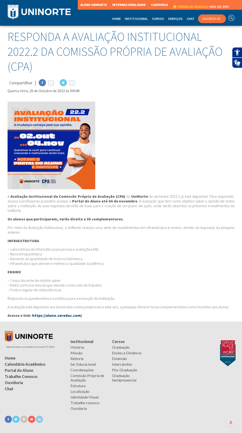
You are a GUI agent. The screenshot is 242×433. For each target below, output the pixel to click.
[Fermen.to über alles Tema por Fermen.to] (121, 427)
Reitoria (76, 358)
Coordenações (82, 370)
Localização (80, 391)
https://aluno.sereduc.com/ (57, 315)
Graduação (121, 347)
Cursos (118, 341)
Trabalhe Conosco (21, 376)
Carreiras (159, 5)
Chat (190, 19)
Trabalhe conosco (84, 402)
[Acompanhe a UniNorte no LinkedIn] (39, 421)
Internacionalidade (129, 5)
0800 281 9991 (203, 6)
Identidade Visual (84, 397)
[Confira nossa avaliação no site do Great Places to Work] (226, 341)
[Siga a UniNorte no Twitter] (16, 421)
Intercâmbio (122, 364)
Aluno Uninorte (93, 5)
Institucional (81, 341)
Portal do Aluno (19, 370)
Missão (76, 353)
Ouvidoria (78, 408)
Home (116, 19)
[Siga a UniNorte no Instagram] (24, 421)
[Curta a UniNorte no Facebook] (9, 421)
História (77, 347)
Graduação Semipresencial (124, 377)
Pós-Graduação (124, 370)
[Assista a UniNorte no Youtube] (32, 421)
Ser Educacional (83, 364)
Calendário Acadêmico (25, 364)
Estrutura (78, 385)
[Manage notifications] (231, 422)
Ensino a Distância (126, 353)
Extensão (119, 358)
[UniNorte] (29, 341)
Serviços (175, 19)
